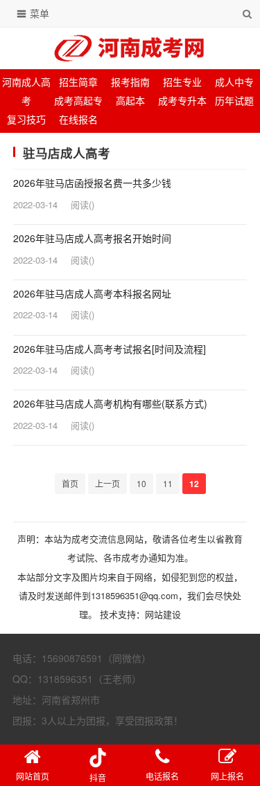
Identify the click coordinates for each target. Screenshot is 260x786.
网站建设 (163, 614)
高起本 (130, 100)
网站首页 (32, 776)
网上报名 (227, 776)
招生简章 (78, 82)
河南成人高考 (26, 91)
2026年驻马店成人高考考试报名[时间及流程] (109, 349)
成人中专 (234, 82)
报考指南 (130, 82)
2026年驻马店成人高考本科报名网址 (92, 293)
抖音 (97, 777)
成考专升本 (182, 100)
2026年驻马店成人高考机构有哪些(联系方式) (110, 403)
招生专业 (182, 82)
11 (168, 483)
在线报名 (78, 119)
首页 (70, 483)
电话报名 (162, 776)
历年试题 (234, 100)
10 (141, 483)
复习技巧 (26, 119)
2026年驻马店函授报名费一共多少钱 (92, 183)
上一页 (107, 483)
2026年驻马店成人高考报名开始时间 (92, 238)
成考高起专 (78, 100)
